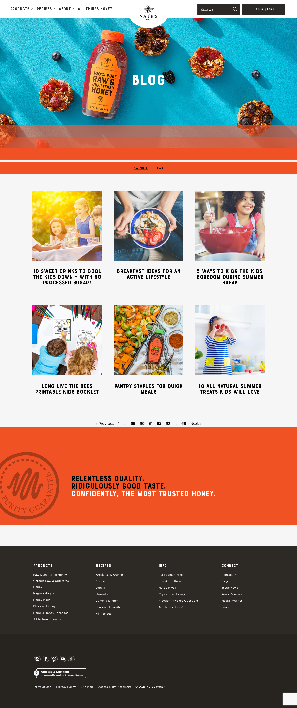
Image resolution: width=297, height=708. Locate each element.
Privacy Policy (66, 686)
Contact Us (229, 574)
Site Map (87, 686)
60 (142, 423)
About (65, 9)
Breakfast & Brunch (109, 574)
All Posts (141, 168)
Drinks (100, 587)
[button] (31, 9)
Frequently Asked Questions (179, 600)
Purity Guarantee (171, 574)
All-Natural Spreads (47, 619)
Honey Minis (41, 599)
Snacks (101, 581)
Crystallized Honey (172, 594)
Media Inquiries (232, 600)
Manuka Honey (43, 593)
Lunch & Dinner (107, 600)
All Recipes (103, 613)
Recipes (44, 9)
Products (19, 9)
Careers (226, 607)
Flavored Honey (44, 606)
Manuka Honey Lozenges (50, 612)
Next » (196, 423)
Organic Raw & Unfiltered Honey (51, 583)
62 (159, 423)
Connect (229, 566)
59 (133, 423)
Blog (160, 168)
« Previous (104, 423)
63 (168, 423)
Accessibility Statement (114, 686)
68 (183, 423)
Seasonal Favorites (109, 607)
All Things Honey (95, 9)
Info (163, 566)
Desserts (102, 594)
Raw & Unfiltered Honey (50, 574)
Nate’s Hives (167, 587)
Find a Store (263, 9)
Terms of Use (42, 686)
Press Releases (231, 594)
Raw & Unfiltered (170, 581)
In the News (229, 587)
